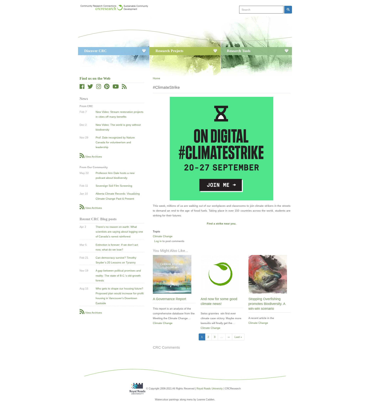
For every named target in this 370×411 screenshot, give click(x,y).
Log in (158, 241)
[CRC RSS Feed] (124, 87)
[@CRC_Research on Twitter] (90, 87)
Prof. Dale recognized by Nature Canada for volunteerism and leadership (115, 142)
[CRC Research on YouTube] (116, 87)
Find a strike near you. (221, 223)
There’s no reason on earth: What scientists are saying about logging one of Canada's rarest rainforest (119, 231)
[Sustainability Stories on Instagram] (98, 87)
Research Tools (238, 51)
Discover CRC (95, 51)
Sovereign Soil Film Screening (114, 185)
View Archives (93, 156)
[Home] (116, 7)
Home (156, 78)
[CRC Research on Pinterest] (106, 87)
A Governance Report (169, 299)
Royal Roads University (210, 388)
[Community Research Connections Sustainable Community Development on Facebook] (82, 87)
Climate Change (162, 236)
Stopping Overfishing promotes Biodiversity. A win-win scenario (266, 303)
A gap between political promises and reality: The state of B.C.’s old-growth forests (118, 275)
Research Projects (169, 51)
